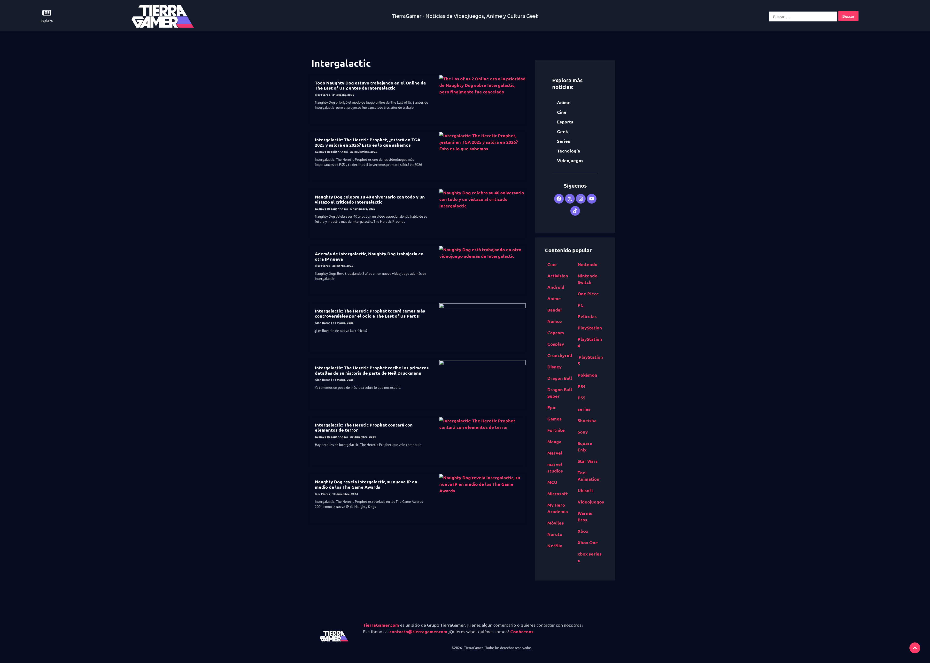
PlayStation (590, 327)
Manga (554, 441)
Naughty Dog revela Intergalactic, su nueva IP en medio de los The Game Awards (366, 484)
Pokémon (587, 375)
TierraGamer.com (381, 625)
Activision (557, 275)
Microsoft (557, 493)
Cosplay (555, 344)
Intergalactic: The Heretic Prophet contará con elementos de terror (364, 427)
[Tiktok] (575, 211)
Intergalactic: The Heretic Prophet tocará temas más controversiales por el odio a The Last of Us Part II (370, 313)
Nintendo (587, 264)
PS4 (581, 386)
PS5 (581, 397)
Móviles (555, 523)
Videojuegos (570, 160)
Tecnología (568, 150)
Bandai (554, 309)
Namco (554, 321)
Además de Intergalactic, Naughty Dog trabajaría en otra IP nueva (369, 256)
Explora (46, 20)
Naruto (554, 534)
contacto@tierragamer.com (418, 631)
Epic (551, 407)
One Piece (588, 293)
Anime (564, 102)
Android (555, 287)
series (584, 409)
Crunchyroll (559, 355)
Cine (561, 112)
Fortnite (556, 430)
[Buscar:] (803, 16)
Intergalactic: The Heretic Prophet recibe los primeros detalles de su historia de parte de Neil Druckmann (372, 370)
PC (580, 305)
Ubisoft (585, 490)
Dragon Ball (559, 378)
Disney (554, 366)
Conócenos (522, 631)
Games (554, 418)
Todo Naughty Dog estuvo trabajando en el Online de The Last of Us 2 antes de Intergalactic (370, 85)
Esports (565, 121)
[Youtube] (592, 199)
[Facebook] (559, 199)
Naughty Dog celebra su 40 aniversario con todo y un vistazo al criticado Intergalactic (370, 199)
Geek (562, 131)
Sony (583, 431)
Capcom (555, 332)
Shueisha (587, 420)
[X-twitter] (570, 199)
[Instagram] (581, 199)
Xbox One (588, 542)
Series (563, 141)
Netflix (554, 545)
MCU (552, 482)
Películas (587, 316)
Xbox (583, 531)
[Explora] (46, 12)
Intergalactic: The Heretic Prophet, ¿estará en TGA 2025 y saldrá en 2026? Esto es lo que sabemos (367, 142)
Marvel (554, 453)
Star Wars (588, 461)
